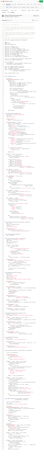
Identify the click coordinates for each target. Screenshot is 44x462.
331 (3, 384)
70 (3, 98)
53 (3, 79)
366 (3, 422)
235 (3, 279)
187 (3, 226)
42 (3, 67)
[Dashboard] (3, 1)
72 (3, 100)
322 (3, 374)
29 (3, 53)
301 (3, 351)
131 (3, 165)
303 (3, 353)
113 (3, 145)
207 (3, 248)
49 (3, 75)
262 (3, 308)
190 (3, 229)
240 (3, 284)
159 (3, 195)
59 (3, 86)
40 (3, 65)
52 (3, 78)
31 (3, 55)
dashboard (4, 12)
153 (3, 189)
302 (3, 352)
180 (3, 218)
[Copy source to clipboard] (33, 20)
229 (3, 272)
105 (3, 136)
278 (3, 326)
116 (3, 148)
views (8, 12)
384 (3, 442)
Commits (11, 7)
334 (3, 387)
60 (3, 87)
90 (3, 120)
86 (3, 115)
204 (3, 245)
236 (3, 280)
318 (3, 370)
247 (3, 292)
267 (3, 314)
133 (3, 167)
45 (3, 70)
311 (3, 362)
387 (3, 445)
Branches (15, 7)
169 (3, 206)
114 (3, 146)
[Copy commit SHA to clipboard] (38, 15)
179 (3, 217)
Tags (19, 7)
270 (3, 317)
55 (3, 81)
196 (3, 236)
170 (3, 207)
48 (3, 74)
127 (3, 160)
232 (3, 275)
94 (3, 124)
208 (3, 249)
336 (3, 389)
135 (3, 169)
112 (3, 144)
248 (3, 293)
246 (3, 291)
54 (3, 80)
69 (3, 97)
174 (3, 212)
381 (3, 439)
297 (3, 347)
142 (3, 177)
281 (3, 329)
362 (3, 418)
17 (3, 40)
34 (3, 58)
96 (3, 126)
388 (3, 446)
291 (3, 340)
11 (3, 33)
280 (3, 328)
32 (3, 56)
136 (3, 170)
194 (3, 234)
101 (3, 132)
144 (3, 179)
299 (3, 349)
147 (3, 182)
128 (3, 161)
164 (3, 201)
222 (3, 264)
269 (3, 316)
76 (3, 104)
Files (7, 7)
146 (3, 181)
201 (3, 241)
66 (3, 93)
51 (3, 77)
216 (3, 258)
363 (3, 419)
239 (3, 283)
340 (3, 394)
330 (3, 383)
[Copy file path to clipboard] (11, 20)
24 (3, 47)
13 (3, 35)
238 (3, 282)
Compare (32, 7)
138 (3, 172)
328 (3, 381)
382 (3, 440)
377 (3, 434)
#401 (11, 15)
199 (3, 239)
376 (3, 433)
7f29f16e (35, 15)
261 (3, 307)
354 (3, 409)
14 (3, 36)
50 (3, 76)
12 (3, 34)
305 (3, 355)
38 (3, 63)
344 (3, 398)
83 (3, 112)
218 (3, 260)
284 (3, 332)
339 (3, 393)
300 (3, 350)
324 (3, 376)
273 (3, 320)
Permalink (37, 10)
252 (3, 297)
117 (3, 149)
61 (3, 88)
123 (3, 156)
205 (3, 246)
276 (3, 324)
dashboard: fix (7, 15)
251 (3, 296)
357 (3, 412)
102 (3, 133)
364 (3, 420)
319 (3, 371)
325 (3, 377)
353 (3, 408)
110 (3, 142)
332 (3, 385)
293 (3, 342)
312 (3, 363)
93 (3, 123)
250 (3, 295)
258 (3, 304)
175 (3, 213)
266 (3, 313)
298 (3, 348)
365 (3, 421)
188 (3, 227)
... (23, 15)
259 (3, 305)
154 (3, 190)
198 (3, 238)
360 (3, 416)
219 (3, 261)
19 (3, 42)
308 (3, 359)
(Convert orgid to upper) (17, 15)
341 (3, 395)
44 (3, 69)
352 (3, 407)
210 (3, 251)
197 (3, 237)
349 (3, 404)
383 (3, 441)
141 (3, 176)
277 (3, 325)
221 (3, 263)
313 (3, 364)
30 (3, 54)
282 (3, 330)
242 (3, 286)
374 (3, 431)
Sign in (41, 1)
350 (3, 405)
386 (3, 444)
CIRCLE (7, 1)
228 (3, 271)
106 (3, 137)
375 (3, 432)
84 (3, 113)
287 (3, 336)
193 (3, 233)
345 (3, 399)
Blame (29, 10)
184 (3, 223)
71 (3, 99)
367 (3, 423)
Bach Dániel (7, 16)
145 (3, 180)
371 (3, 428)
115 (3, 147)
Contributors (23, 7)
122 (3, 155)
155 (3, 191)
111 (3, 143)
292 (3, 341)
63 (3, 90)
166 (3, 203)
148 (3, 183)
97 (3, 127)
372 (3, 429)
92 (3, 122)
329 (3, 382)
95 (3, 125)
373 (3, 430)
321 (3, 373)
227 (3, 270)
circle (15, 10)
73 (3, 101)
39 (3, 64)
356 (3, 411)
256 (3, 302)
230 (3, 273)
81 (3, 110)
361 (3, 417)
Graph (28, 7)
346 (3, 400)
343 (3, 397)
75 (3, 103)
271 (3, 318)
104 (3, 135)
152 (3, 188)
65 (3, 92)
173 (3, 211)
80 (3, 109)
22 (3, 45)
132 (3, 166)
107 (3, 138)
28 (3, 52)
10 (3, 32)
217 (3, 259)
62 (3, 89)
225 (3, 268)
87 (3, 116)
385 (3, 443)
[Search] (38, 1)
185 (3, 224)
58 (3, 85)
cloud (11, 1)
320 (3, 372)
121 (3, 154)
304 (3, 354)
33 (3, 57)
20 (3, 43)
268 (3, 315)
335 (3, 388)
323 (3, 375)
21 (3, 44)
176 (3, 214)
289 (3, 338)
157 (3, 193)
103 (3, 134)
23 (3, 46)
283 (3, 331)
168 (3, 205)
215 (3, 257)
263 (3, 309)
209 (3, 250)
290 (3, 339)
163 (3, 200)
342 (3, 396)
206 (3, 247)
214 (3, 256)
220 (3, 262)
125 (3, 158)
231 (3, 274)
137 (3, 171)
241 (3, 285)
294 (3, 343)
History (32, 10)
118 (3, 150)
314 (3, 365)
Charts (36, 7)
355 (3, 410)
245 (3, 290)
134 (3, 168)
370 (3, 427)
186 (3, 225)
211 (3, 252)
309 (3, 360)
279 (3, 327)
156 (3, 192)
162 (3, 199)
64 (3, 91)
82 (3, 111)
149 (3, 184)
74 (3, 102)
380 (3, 438)
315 (3, 366)
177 (3, 215)
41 (3, 66)
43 (3, 68)
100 (3, 131)
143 (3, 178)
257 (3, 303)
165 (3, 202)
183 (3, 222)
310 (3, 361)
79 (3, 108)
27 (3, 51)
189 (3, 228)
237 (3, 281)
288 (3, 337)
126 (3, 159)
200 (3, 240)
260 (3, 306)
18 (3, 41)
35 (3, 59)
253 (3, 298)
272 (3, 319)
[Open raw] (35, 20)
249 (3, 294)
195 (3, 235)
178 (3, 216)
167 (3, 204)
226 (3, 269)
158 (3, 194)
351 (3, 406)
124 (3, 157)
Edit (37, 20)
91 (3, 121)
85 (3, 114)
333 (3, 386)
